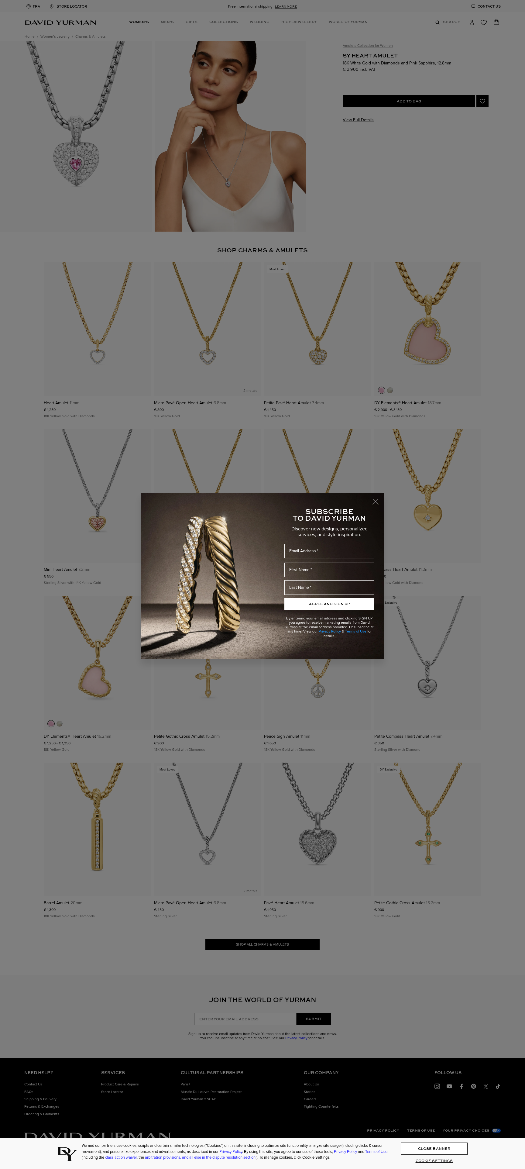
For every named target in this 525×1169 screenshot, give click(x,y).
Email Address (302, 551)
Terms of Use (355, 631)
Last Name (299, 587)
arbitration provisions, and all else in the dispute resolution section (200, 1157)
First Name (299, 570)
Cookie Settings (434, 1161)
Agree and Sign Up (329, 603)
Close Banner (434, 1148)
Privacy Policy (330, 631)
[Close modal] (378, 499)
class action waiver (121, 1157)
